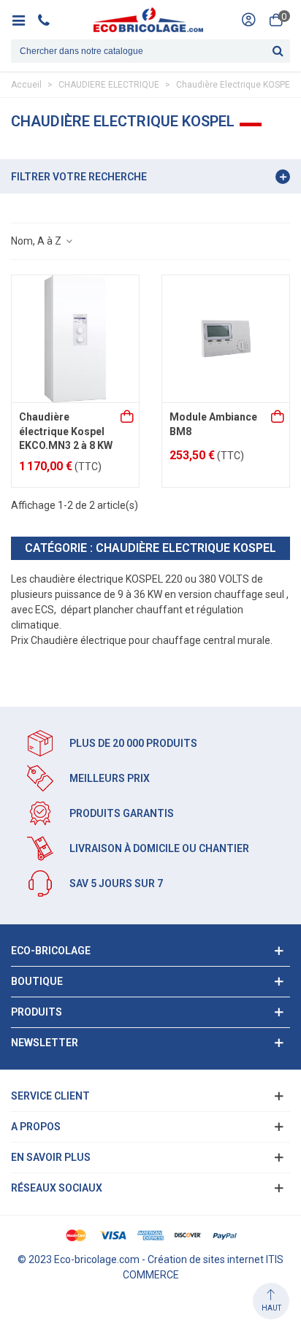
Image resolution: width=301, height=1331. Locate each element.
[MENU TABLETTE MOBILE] (24, 20)
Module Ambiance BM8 (213, 424)
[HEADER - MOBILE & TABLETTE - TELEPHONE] (49, 20)
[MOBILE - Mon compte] (248, 20)
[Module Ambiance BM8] (225, 338)
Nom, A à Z (37, 241)
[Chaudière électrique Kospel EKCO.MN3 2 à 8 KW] (75, 338)
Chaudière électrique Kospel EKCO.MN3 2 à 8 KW (66, 431)
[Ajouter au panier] (128, 417)
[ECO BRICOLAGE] (148, 19)
